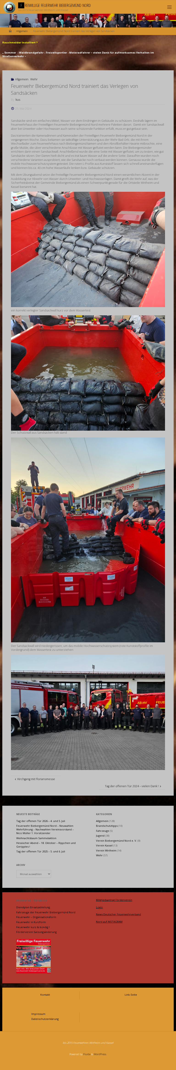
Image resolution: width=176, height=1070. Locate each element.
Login (99, 907)
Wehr (34, 79)
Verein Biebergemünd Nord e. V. (116, 840)
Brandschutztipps (107, 825)
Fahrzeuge (102, 830)
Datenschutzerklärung (45, 1019)
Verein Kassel (104, 845)
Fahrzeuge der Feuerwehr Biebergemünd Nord (45, 912)
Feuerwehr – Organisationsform (36, 917)
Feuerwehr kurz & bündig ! (33, 927)
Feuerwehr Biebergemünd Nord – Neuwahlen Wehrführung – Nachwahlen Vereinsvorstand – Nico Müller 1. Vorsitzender (45, 829)
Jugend (100, 835)
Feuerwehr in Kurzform (31, 922)
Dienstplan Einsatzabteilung (33, 907)
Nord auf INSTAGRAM (109, 921)
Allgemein (22, 31)
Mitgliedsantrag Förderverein (114, 900)
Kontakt (45, 994)
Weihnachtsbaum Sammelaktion (36, 838)
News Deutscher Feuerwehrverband (118, 914)
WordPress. (100, 1054)
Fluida (86, 1054)
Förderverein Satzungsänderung (36, 932)
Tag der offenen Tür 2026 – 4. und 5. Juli (40, 821)
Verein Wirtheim (106, 850)
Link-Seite (131, 994)
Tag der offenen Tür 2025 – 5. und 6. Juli (40, 851)
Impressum (38, 1014)
